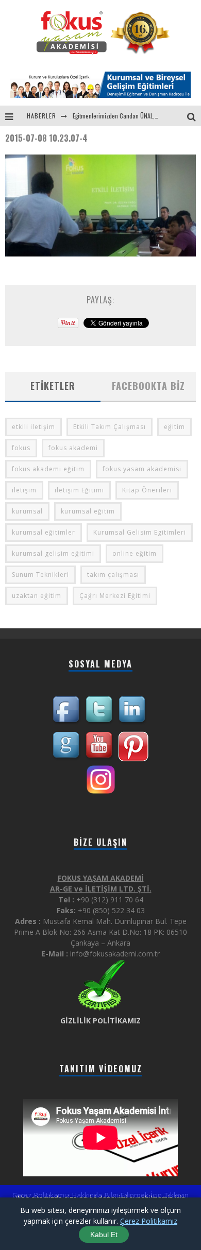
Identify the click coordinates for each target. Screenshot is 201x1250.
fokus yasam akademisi (142, 469)
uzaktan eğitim (36, 595)
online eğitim (134, 553)
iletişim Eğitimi (79, 490)
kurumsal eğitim (88, 511)
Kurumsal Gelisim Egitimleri (139, 532)
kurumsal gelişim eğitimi (53, 553)
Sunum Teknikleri (40, 574)
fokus (21, 447)
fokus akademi (73, 447)
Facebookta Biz (148, 385)
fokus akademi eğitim (48, 469)
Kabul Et (104, 1234)
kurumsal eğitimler (43, 532)
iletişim (24, 490)
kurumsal (27, 511)
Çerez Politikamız (148, 1221)
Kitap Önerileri (147, 490)
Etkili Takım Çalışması (109, 426)
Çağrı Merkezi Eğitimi (114, 595)
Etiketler (52, 385)
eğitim (174, 426)
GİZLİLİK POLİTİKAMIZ (100, 1020)
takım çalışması (113, 574)
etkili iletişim (33, 426)
